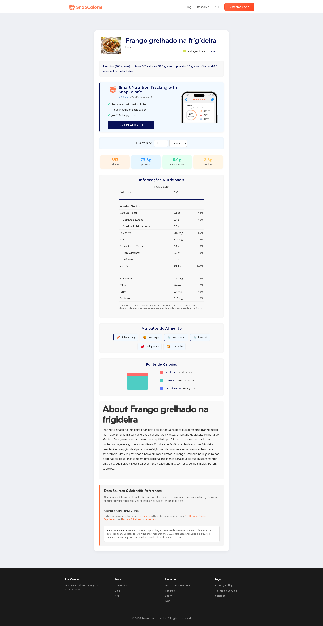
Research (203, 7)
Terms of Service (226, 590)
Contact (220, 595)
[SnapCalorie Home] (86, 7)
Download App (239, 7)
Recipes (170, 590)
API (217, 7)
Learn (168, 595)
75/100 (212, 51)
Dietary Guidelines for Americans (139, 519)
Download (121, 585)
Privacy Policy (224, 585)
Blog (188, 7)
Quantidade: (144, 143)
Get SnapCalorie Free (130, 125)
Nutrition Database (177, 585)
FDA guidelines (144, 516)
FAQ (167, 600)
